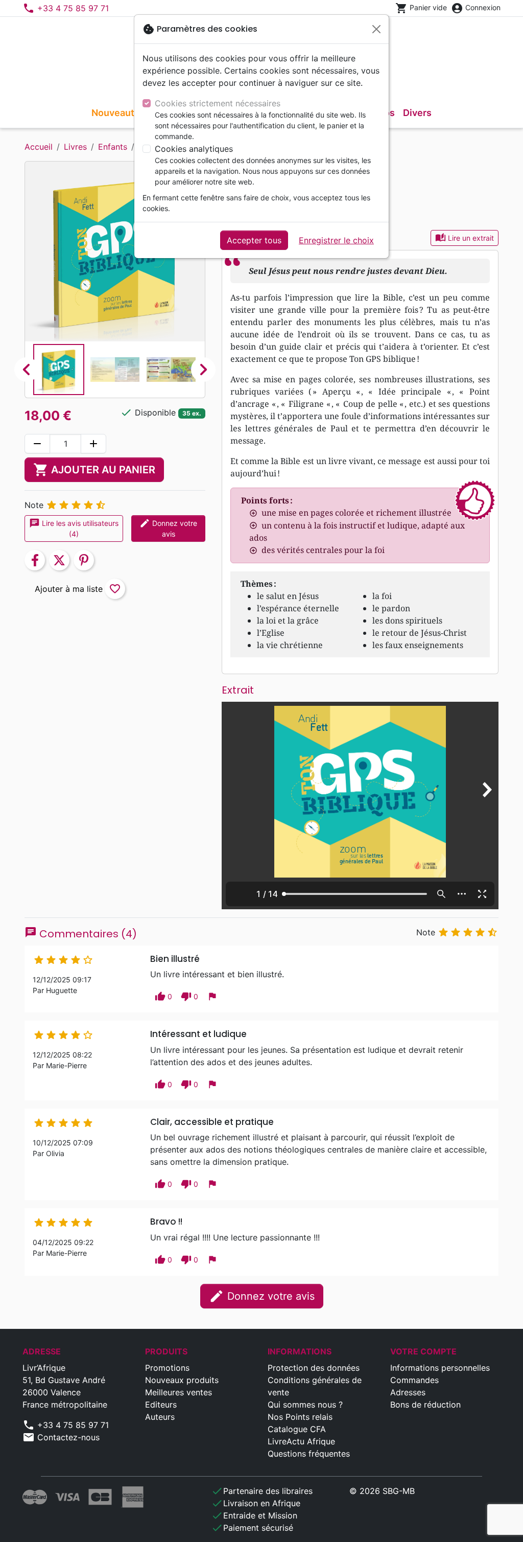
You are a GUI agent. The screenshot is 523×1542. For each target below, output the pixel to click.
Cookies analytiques (194, 149)
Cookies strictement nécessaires (217, 103)
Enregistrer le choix (336, 240)
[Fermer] (376, 29)
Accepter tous (254, 240)
